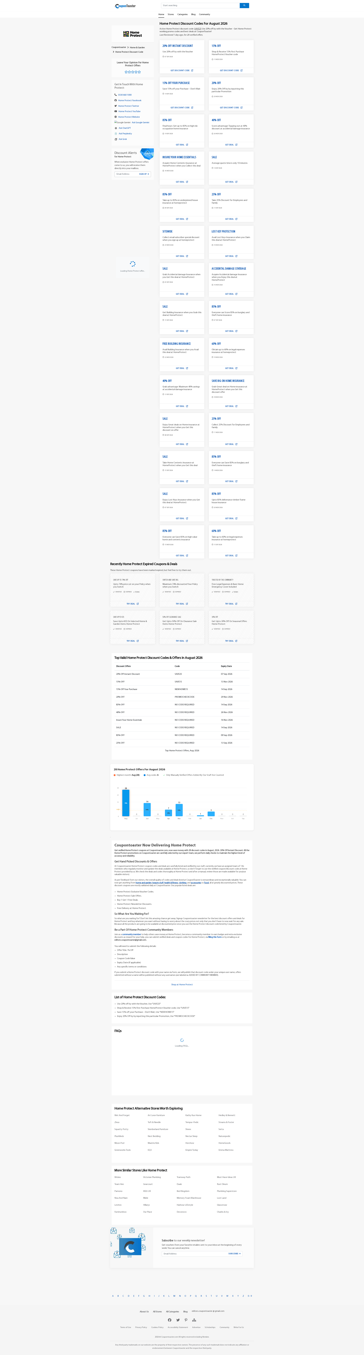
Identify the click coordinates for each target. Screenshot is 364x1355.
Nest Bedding (154, 1136)
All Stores (157, 1312)
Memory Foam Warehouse (189, 1198)
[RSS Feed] (194, 1320)
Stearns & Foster (226, 1122)
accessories (196, 883)
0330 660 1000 (125, 95)
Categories (182, 14)
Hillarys (146, 1205)
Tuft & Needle (154, 1122)
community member (131, 934)
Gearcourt (148, 1184)
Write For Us (239, 1327)
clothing (182, 883)
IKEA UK (147, 1191)
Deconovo (182, 1212)
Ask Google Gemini (140, 122)
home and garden (144, 883)
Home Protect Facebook (129, 100)
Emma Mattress (226, 1150)
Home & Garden (137, 48)
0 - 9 (250, 1296)
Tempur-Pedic (191, 1122)
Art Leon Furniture (156, 1115)
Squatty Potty (121, 1129)
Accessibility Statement (178, 1327)
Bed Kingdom (183, 1191)
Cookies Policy (157, 1327)
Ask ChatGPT (125, 128)
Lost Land (221, 1198)
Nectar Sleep (191, 1136)
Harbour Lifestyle (185, 1205)
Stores (171, 14)
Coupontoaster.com (169, 1337)
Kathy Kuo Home (193, 1115)
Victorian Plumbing (152, 1177)
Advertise (196, 1327)
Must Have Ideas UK (226, 1177)
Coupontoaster (119, 47)
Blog (193, 14)
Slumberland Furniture (158, 1129)
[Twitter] (178, 1320)
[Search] (244, 5)
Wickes (117, 1177)
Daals (179, 1184)
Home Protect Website (129, 117)
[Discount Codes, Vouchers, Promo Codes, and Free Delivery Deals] (125, 6)
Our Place (147, 1212)
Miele (145, 1198)
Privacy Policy (141, 1327)
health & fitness (171, 883)
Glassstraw (222, 1205)
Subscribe (233, 1254)
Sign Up (143, 174)
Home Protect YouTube (129, 111)
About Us (144, 1312)
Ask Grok (123, 139)
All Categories (172, 1312)
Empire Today (191, 1150)
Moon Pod (119, 1143)
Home (161, 14)
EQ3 (150, 1150)
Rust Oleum (222, 1184)
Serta (221, 1129)
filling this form (215, 937)
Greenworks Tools (122, 1150)
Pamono (118, 1191)
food (206, 883)
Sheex (188, 1129)
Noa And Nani (120, 1198)
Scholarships (210, 1327)
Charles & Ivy (223, 1212)
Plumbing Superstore (227, 1191)
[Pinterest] (186, 1320)
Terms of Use (125, 1327)
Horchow (189, 1143)
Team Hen (119, 1184)
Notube (205, 1337)
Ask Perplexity (125, 134)
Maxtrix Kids (153, 1143)
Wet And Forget (122, 1115)
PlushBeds (119, 1136)
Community (204, 14)
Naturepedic (224, 1136)
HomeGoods (224, 1143)
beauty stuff (158, 883)
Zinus (116, 1122)
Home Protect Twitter (128, 106)
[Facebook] (170, 1320)
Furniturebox (120, 1212)
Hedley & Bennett (227, 1115)
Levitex (117, 1205)
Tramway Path (183, 1177)
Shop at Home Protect (182, 985)
